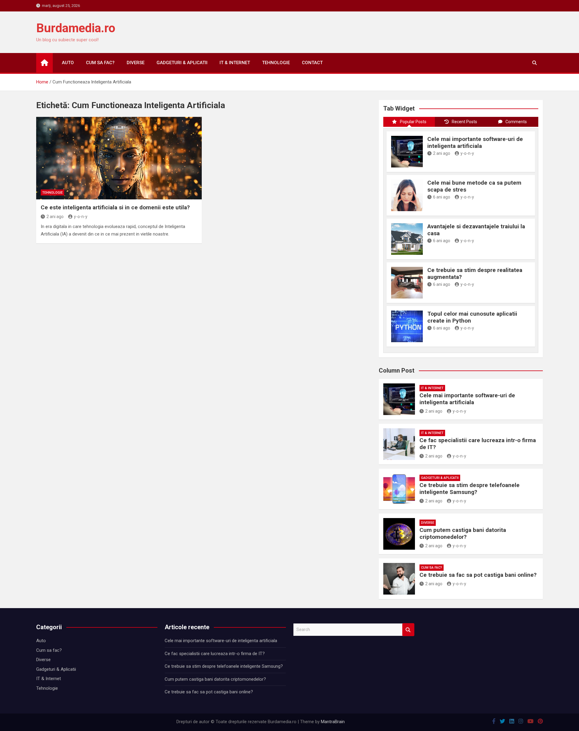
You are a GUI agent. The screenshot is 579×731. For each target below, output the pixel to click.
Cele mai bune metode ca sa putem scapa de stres (474, 186)
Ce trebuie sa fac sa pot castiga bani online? (477, 574)
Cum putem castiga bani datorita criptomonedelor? (462, 533)
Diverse (135, 62)
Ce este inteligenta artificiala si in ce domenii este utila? (115, 207)
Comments (516, 121)
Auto (68, 62)
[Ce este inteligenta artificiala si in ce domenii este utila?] (119, 158)
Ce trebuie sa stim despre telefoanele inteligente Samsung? (469, 488)
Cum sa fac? (100, 62)
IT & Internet (235, 62)
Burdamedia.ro (75, 28)
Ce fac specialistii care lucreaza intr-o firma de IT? (477, 444)
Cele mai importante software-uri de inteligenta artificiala (475, 142)
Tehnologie (276, 62)
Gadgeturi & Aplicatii (182, 62)
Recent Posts (464, 121)
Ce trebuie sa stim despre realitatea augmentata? (474, 273)
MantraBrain (333, 721)
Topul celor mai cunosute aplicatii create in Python (472, 317)
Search (408, 629)
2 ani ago (55, 216)
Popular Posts (413, 121)
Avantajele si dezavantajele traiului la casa (476, 230)
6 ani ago (441, 197)
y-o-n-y (80, 216)
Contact (312, 62)
